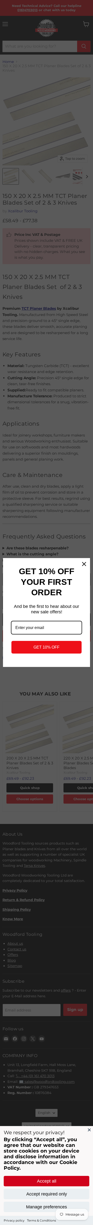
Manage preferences (46, 1206)
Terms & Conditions (41, 1220)
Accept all (46, 1181)
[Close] (89, 1129)
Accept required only (46, 1194)
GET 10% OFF (46, 647)
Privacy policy (14, 1220)
